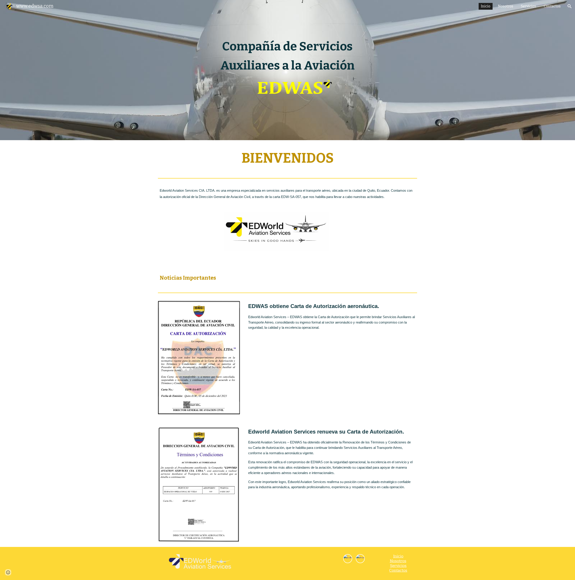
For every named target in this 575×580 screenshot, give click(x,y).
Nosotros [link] (505, 6)
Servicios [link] (528, 6)
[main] (287, 56)
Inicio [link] (485, 6)
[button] (569, 6)
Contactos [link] (552, 6)
